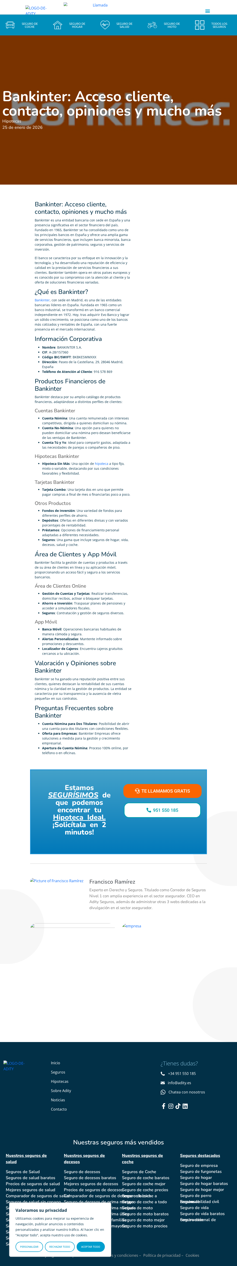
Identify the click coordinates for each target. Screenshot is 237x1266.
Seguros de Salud (23, 1172)
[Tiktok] (178, 1106)
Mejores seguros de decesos (91, 1184)
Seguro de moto (137, 1208)
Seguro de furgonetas (201, 1171)
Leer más (58, 999)
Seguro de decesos (82, 1172)
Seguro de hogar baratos (204, 1183)
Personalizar (29, 1246)
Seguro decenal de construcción (198, 1219)
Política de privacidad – (163, 1255)
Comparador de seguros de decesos (98, 1196)
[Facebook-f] (163, 1106)
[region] (60, 1230)
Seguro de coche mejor (143, 1184)
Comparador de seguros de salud (38, 1196)
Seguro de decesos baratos (90, 1178)
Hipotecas (60, 1081)
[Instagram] (171, 1106)
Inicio (55, 1063)
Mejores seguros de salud (30, 1190)
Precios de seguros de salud (33, 1184)
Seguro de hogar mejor (202, 1189)
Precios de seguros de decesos (93, 1190)
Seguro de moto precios (145, 1226)
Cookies (192, 1255)
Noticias (58, 1100)
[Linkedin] (185, 1106)
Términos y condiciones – (119, 1255)
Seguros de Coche (139, 1172)
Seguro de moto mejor (143, 1220)
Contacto (59, 1109)
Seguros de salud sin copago (33, 1202)
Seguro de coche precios (145, 1190)
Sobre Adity (61, 1090)
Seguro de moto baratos (145, 1214)
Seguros (58, 1072)
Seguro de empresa (199, 1165)
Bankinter (42, 300)
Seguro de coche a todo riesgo (144, 1202)
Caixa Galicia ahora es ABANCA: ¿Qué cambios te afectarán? (70, 959)
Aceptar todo (90, 1246)
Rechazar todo (59, 1246)
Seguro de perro (195, 1195)
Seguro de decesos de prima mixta (97, 1202)
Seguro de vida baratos (202, 1213)
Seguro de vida (194, 1207)
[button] (208, 11)
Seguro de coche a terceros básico (139, 1196)
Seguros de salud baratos (30, 1178)
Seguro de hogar (196, 1177)
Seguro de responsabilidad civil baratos (199, 1201)
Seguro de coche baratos (145, 1178)
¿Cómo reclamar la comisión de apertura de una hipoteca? (163, 954)
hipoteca (101, 463)
